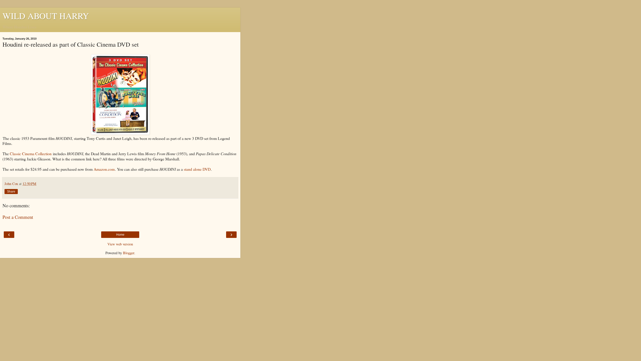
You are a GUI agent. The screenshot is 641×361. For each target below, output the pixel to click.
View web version (120, 244)
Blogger (128, 252)
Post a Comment (18, 217)
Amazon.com (104, 169)
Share (11, 191)
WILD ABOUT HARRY (46, 16)
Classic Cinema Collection (31, 153)
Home (120, 234)
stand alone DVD (197, 169)
